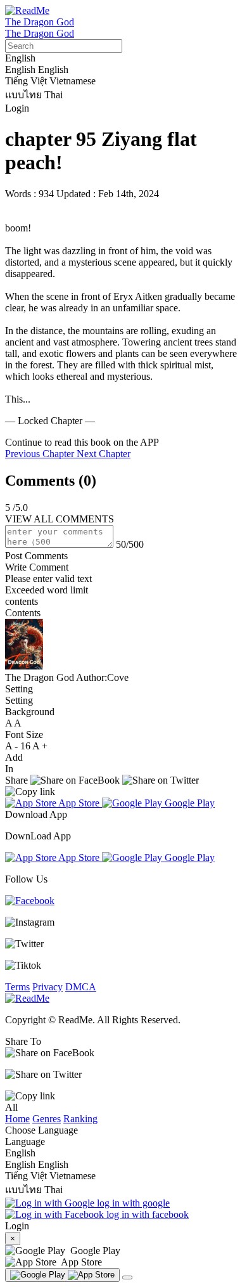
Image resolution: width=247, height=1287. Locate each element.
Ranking (80, 1118)
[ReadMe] (27, 10)
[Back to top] (127, 1277)
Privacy (47, 986)
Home (17, 1118)
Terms (17, 986)
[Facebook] (29, 900)
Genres (46, 1118)
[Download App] (62, 1275)
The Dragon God (39, 21)
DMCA (80, 986)
